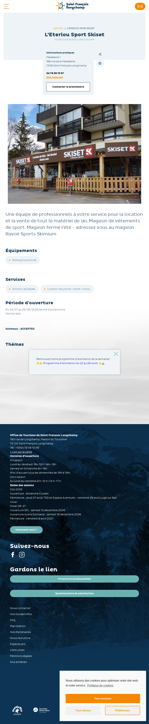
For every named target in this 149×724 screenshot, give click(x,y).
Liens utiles (17, 650)
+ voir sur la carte (21, 451)
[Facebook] (12, 556)
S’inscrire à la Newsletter (74, 578)
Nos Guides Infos (21, 614)
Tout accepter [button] (102, 698)
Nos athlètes (18, 662)
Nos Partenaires (20, 632)
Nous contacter (20, 608)
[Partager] (100, 54)
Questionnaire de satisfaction (74, 593)
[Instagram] (22, 556)
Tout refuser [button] (83, 710)
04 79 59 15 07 (55, 73)
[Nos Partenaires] (41, 710)
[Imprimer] (100, 63)
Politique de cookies (100, 685)
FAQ (12, 620)
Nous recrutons (20, 638)
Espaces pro (18, 644)
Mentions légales (21, 656)
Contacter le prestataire (68, 86)
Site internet (54, 77)
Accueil (59, 28)
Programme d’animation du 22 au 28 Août (70, 363)
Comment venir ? (26, 529)
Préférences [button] (122, 710)
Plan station (18, 626)
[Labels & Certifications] (17, 710)
